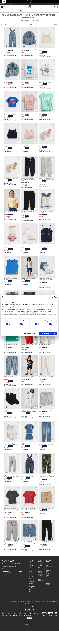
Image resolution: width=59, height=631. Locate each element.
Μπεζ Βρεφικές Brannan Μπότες (11, 178)
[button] (19, 28)
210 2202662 (31, 576)
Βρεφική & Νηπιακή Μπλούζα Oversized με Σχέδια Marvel (45, 81)
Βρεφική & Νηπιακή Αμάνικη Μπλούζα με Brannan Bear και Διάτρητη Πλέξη (45, 246)
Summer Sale (27, 20)
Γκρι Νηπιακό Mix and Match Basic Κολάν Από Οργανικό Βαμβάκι (12, 476)
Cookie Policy (6, 571)
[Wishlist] (54, 7)
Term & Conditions (9, 569)
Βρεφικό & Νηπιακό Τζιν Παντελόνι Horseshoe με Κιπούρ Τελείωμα (29, 410)
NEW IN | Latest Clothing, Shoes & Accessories (9, 3)
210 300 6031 (40, 565)
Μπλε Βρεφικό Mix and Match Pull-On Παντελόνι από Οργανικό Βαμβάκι (29, 179)
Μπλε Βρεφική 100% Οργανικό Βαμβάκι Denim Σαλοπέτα (28, 476)
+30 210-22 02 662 (30, 0)
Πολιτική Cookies (44, 601)
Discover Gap (49, 581)
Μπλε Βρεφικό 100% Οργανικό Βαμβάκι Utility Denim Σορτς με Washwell (28, 543)
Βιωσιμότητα (49, 578)
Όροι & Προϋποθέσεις (17, 601)
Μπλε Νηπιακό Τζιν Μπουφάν (11, 81)
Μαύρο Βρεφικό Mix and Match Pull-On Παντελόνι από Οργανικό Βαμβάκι (29, 213)
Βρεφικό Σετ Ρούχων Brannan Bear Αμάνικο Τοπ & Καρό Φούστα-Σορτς (12, 246)
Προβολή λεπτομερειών (48, 329)
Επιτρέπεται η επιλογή (29, 333)
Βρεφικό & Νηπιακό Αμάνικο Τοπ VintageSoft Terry (11, 279)
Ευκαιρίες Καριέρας (53, 601)
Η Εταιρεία (48, 563)
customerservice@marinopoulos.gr (45, 569)
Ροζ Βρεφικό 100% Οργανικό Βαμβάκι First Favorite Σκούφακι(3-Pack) (29, 246)
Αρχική (21, 20)
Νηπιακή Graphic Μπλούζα (27, 81)
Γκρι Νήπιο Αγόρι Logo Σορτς (45, 410)
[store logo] (29, 6)
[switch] (22, 324)
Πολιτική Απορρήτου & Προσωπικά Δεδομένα (31, 601)
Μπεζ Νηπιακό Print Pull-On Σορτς (46, 508)
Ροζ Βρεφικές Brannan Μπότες (45, 145)
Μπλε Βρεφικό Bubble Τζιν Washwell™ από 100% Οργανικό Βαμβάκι (11, 378)
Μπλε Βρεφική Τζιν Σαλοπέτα (11, 49)
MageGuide (32, 624)
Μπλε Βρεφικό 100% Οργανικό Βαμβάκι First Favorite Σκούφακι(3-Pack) (47, 279)
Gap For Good (24, 603)
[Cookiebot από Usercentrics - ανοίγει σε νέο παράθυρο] (51, 297)
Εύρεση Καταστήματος (32, 603)
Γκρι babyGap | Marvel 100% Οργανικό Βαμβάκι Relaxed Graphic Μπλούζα (12, 510)
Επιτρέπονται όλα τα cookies (48, 333)
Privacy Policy (16, 569)
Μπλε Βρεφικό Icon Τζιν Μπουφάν (29, 49)
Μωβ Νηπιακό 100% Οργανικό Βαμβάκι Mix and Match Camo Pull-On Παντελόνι (46, 476)
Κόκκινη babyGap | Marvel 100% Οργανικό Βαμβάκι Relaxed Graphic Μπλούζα (29, 510)
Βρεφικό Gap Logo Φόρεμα (45, 113)
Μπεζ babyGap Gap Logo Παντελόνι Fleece (44, 345)
